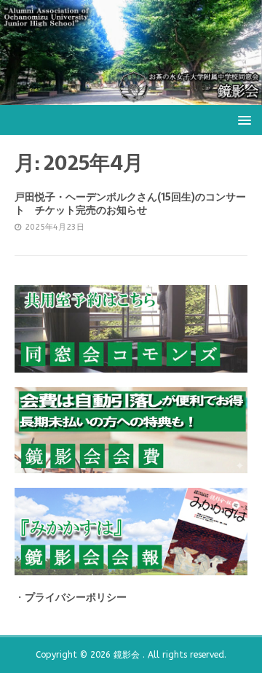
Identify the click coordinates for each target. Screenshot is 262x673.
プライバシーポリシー (76, 597)
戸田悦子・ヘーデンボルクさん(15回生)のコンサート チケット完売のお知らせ (130, 203)
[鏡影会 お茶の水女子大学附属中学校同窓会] (131, 96)
